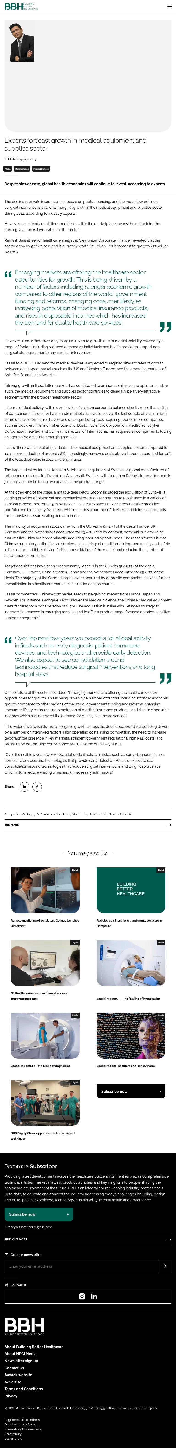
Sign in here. (43, 1227)
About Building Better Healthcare (34, 1347)
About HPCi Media (20, 1354)
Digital (75, 870)
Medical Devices (41, 169)
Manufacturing (22, 169)
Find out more (16, 1239)
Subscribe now (114, 1091)
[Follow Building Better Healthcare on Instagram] (82, 1298)
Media (8, 169)
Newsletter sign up (21, 1361)
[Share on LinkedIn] (24, 787)
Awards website (18, 1375)
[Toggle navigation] (169, 6)
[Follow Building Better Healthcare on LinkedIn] (94, 1298)
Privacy (11, 1396)
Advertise (13, 1382)
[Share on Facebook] (37, 787)
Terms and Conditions (24, 1389)
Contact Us (14, 1368)
